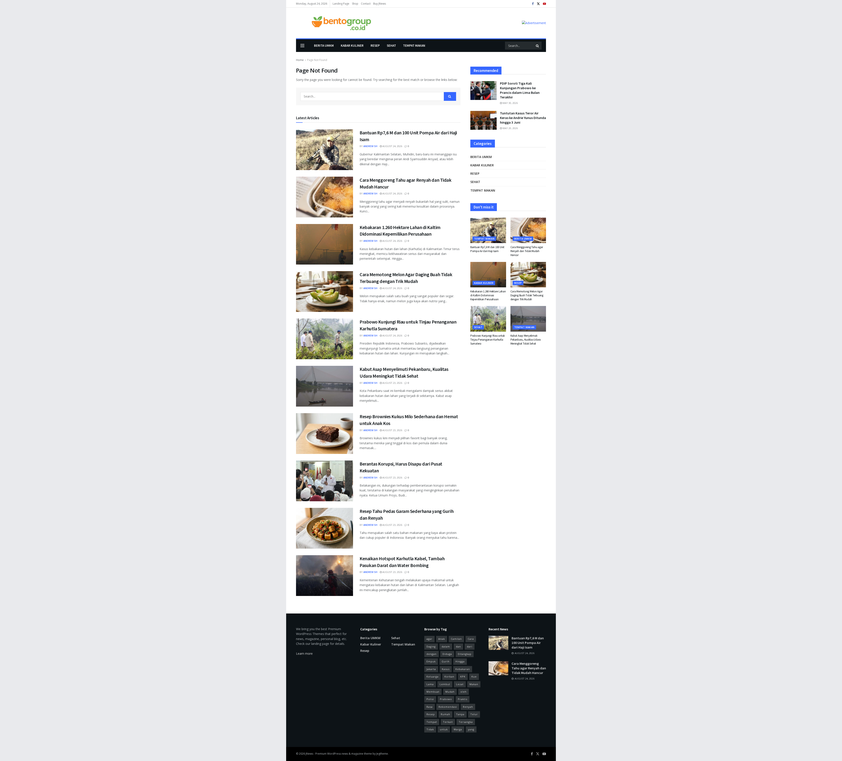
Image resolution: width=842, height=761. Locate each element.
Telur (474, 714)
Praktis (462, 699)
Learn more (304, 653)
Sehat (391, 45)
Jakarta (431, 669)
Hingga (460, 661)
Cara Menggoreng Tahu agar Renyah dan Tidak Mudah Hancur (526, 251)
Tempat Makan (414, 45)
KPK (463, 676)
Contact (366, 3)
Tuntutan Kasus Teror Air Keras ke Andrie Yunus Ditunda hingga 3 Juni (523, 117)
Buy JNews (379, 3)
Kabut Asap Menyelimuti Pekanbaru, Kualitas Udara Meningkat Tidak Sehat (525, 339)
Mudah (450, 691)
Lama (430, 684)
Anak (441, 638)
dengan (431, 654)
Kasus (446, 669)
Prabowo (446, 699)
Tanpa (460, 714)
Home (300, 60)
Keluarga (432, 676)
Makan (473, 684)
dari (469, 646)
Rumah (445, 714)
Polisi (430, 699)
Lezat (460, 684)
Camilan (456, 638)
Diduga (447, 654)
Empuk (431, 661)
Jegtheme (382, 754)
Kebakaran (462, 669)
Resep (375, 45)
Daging (431, 646)
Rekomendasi (448, 706)
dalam (446, 646)
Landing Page (341, 3)
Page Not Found (317, 60)
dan (458, 646)
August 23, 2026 (392, 382)
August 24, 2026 (392, 146)
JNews (309, 754)
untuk (444, 729)
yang (471, 729)
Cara (471, 638)
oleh (463, 691)
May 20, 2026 (510, 128)
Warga (458, 729)
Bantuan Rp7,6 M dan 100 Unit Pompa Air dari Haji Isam (487, 249)
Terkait (448, 722)
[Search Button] (538, 46)
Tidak (430, 729)
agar (429, 638)
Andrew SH (370, 146)
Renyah (468, 706)
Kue (474, 676)
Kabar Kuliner (352, 45)
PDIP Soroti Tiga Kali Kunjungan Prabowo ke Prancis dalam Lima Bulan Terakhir (520, 90)
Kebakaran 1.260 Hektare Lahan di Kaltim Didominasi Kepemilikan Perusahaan (488, 295)
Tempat (431, 722)
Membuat (432, 691)
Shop (355, 3)
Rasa (429, 706)
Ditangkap (464, 654)
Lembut (445, 684)
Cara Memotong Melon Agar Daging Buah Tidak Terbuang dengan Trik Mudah (526, 295)
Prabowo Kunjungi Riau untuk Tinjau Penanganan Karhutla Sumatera (487, 339)
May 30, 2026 (510, 103)
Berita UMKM (324, 45)
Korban (449, 676)
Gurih (446, 661)
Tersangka (466, 722)
